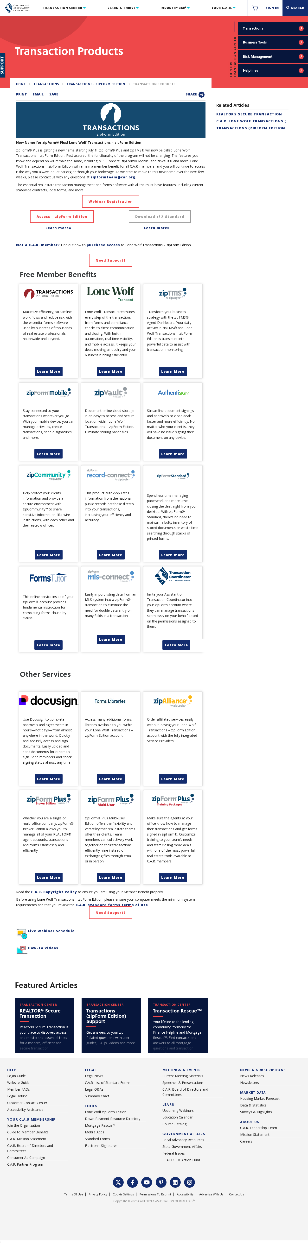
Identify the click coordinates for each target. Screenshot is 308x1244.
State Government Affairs (182, 1146)
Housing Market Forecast (260, 1098)
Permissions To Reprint (155, 1194)
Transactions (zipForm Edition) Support (261, 128)
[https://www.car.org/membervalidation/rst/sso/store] (254, 8)
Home (21, 84)
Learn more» (58, 228)
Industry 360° (173, 8)
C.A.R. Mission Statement (26, 1139)
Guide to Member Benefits (28, 1132)
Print (21, 94)
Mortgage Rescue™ (100, 1125)
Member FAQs (18, 1089)
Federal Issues (173, 1153)
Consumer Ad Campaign (26, 1157)
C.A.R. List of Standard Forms (107, 1082)
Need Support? (111, 260)
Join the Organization (23, 1125)
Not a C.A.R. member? (38, 245)
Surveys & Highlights (256, 1112)
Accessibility (185, 1194)
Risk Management (257, 56)
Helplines (250, 70)
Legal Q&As (94, 1089)
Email (38, 94)
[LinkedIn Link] (175, 1182)
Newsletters (249, 1082)
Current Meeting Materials (182, 1076)
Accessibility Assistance (25, 1109)
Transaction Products (154, 84)
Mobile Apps (94, 1132)
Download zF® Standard (159, 216)
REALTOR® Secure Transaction (249, 114)
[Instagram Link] (189, 1182)
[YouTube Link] (147, 1182)
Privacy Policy (98, 1194)
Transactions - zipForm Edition (96, 84)
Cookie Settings (123, 1194)
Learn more (48, 454)
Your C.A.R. (222, 8)
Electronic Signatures (101, 1145)
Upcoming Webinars (178, 1110)
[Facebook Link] (132, 1182)
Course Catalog (174, 1124)
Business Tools (255, 42)
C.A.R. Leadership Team (258, 1127)
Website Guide (18, 1082)
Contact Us (236, 1194)
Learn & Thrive (121, 8)
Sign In (272, 8)
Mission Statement (255, 1134)
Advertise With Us (211, 1194)
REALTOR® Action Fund (181, 1160)
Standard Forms (97, 1139)
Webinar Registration (111, 201)
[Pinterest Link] (161, 1182)
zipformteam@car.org (112, 177)
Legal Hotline (17, 1096)
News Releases (252, 1076)
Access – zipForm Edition (62, 216)
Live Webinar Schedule (51, 931)
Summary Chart (97, 1096)
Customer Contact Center (27, 1102)
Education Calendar (177, 1117)
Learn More (48, 371)
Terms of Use (73, 1194)
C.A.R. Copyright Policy (54, 892)
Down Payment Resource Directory (112, 1118)
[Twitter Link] (118, 1182)
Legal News (94, 1076)
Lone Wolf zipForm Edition (105, 1112)
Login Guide (16, 1076)
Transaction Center (62, 8)
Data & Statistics (253, 1105)
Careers (246, 1141)
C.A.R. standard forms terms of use (112, 905)
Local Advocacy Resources (183, 1139)
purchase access (103, 245)
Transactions (253, 28)
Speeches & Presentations (183, 1082)
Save (53, 94)
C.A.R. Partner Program (25, 1164)
